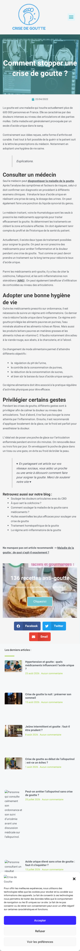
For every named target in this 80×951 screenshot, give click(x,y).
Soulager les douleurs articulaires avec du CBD (39, 499)
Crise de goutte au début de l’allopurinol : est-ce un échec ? (50, 761)
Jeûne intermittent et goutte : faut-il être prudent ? (47, 728)
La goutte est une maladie (18, 108)
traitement (52, 240)
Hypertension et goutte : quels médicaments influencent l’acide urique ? (49, 665)
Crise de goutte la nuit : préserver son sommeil (48, 696)
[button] (74, 879)
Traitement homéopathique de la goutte (35, 526)
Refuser (40, 931)
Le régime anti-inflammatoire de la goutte (36, 530)
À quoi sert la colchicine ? (26, 503)
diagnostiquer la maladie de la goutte (51, 181)
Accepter (40, 920)
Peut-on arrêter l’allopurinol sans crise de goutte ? (49, 793)
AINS (21, 281)
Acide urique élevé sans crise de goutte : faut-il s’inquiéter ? (50, 863)
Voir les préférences (40, 942)
